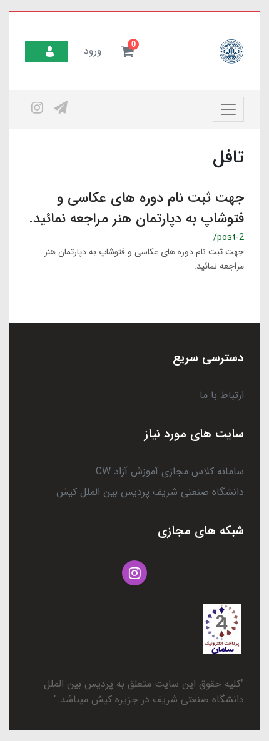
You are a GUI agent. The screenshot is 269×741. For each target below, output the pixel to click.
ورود (93, 51)
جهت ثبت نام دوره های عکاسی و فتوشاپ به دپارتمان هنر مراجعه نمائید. (136, 208)
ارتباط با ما (222, 395)
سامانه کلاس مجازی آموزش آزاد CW (170, 471)
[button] (127, 51)
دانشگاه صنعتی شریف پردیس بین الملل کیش (150, 492)
